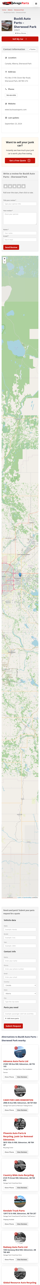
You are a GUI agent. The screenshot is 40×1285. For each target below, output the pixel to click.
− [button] (4, 262)
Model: (6, 934)
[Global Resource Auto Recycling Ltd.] (20, 1273)
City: (5, 998)
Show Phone (9, 1077)
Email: (6, 974)
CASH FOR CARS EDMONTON (18, 1100)
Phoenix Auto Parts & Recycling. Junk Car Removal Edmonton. (18, 1136)
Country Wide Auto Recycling (18, 1175)
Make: (6, 926)
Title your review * (9, 200)
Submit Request (13, 1026)
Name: (6, 957)
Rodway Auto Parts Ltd (15, 1247)
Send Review (11, 247)
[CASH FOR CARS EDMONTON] (20, 1090)
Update (33, 49)
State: (5, 990)
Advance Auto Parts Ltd (15, 1061)
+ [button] (4, 258)
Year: (5, 942)
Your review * (8, 211)
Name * (6, 229)
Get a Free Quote (18, 160)
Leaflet (19, 897)
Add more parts (12, 1018)
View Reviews (22, 1077)
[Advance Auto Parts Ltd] (20, 1052)
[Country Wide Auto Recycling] (20, 1166)
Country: (6, 982)
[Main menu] (36, 3)
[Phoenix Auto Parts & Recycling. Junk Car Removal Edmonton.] (20, 1124)
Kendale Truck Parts (14, 1210)
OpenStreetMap (27, 897)
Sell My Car (19, 39)
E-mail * (6, 236)
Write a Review (21, 33)
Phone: (6, 965)
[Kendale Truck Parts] (20, 1201)
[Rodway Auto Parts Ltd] (20, 1238)
